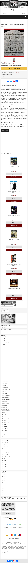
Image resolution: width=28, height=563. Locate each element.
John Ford (4, 391)
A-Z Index (4, 327)
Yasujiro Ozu (4, 436)
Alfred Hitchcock (5, 342)
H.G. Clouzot (4, 373)
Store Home (6, 527)
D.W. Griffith (4, 357)
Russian (3, 490)
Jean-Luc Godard (5, 387)
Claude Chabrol (5, 355)
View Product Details (7, 74)
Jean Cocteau (5, 381)
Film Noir (4, 444)
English (5, 21)
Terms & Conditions (8, 529)
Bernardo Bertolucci (6, 346)
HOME (2, 21)
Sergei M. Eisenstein (6, 426)
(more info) (15, 63)
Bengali (3, 472)
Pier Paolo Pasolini (6, 416)
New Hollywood (5, 460)
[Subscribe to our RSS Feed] (8, 504)
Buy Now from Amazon (14, 68)
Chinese (3, 474)
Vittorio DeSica (5, 430)
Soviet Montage (5, 466)
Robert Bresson (5, 420)
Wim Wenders (5, 434)
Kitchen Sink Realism (6, 456)
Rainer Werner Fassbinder (7, 418)
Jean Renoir (4, 383)
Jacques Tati (4, 379)
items (15, 10)
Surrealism (4, 468)
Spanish (3, 492)
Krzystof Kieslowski (6, 399)
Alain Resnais (5, 340)
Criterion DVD (5, 333)
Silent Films (4, 464)
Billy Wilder (4, 348)
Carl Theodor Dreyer (6, 350)
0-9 (2, 498)
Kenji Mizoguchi (5, 397)
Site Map (21, 529)
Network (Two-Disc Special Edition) (14, 239)
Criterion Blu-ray (5, 331)
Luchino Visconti (5, 403)
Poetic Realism (5, 462)
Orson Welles (5, 414)
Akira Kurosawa (5, 338)
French (3, 480)
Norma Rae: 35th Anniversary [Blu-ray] (14, 166)
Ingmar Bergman (5, 377)
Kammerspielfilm (5, 454)
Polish (3, 488)
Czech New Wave (5, 442)
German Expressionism (7, 448)
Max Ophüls (4, 407)
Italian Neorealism (5, 450)
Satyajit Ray (4, 424)
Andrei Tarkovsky (5, 344)
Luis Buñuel (4, 405)
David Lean (4, 359)
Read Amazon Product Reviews (10, 76)
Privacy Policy (20, 527)
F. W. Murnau (4, 363)
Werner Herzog (5, 432)
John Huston (4, 393)
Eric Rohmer (4, 361)
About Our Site (13, 527)
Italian (3, 484)
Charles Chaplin (5, 353)
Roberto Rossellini (5, 422)
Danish (3, 476)
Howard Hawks (5, 375)
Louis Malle (4, 401)
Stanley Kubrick (5, 428)
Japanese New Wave (6, 452)
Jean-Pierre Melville (6, 389)
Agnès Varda (4, 336)
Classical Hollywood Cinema (8, 440)
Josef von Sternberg (6, 395)
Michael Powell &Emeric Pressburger (5, 410)
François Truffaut (5, 367)
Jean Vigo (4, 385)
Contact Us (16, 529)
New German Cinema (6, 458)
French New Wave (6, 446)
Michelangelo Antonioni (6, 412)
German (3, 482)
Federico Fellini (5, 365)
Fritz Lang (4, 371)
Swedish (3, 494)
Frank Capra (4, 369)
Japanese (4, 486)
